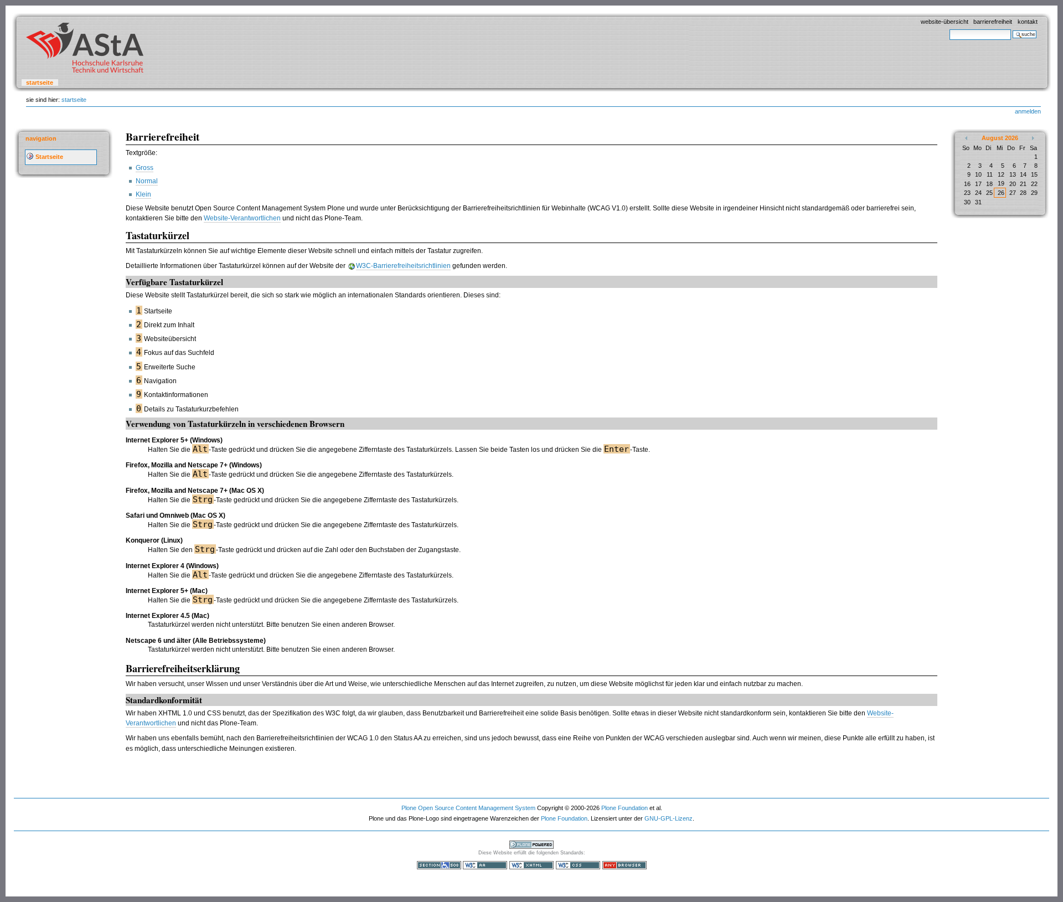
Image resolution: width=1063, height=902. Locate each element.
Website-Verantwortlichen (242, 218)
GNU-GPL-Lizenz (668, 818)
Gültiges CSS (578, 865)
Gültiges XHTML (531, 865)
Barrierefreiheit (992, 21)
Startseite (39, 82)
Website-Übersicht (944, 21)
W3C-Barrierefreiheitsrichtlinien (403, 266)
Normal (147, 181)
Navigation (40, 138)
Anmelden (1028, 111)
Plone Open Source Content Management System (468, 808)
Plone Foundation (624, 808)
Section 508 (439, 865)
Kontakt (1028, 21)
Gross (144, 168)
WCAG (485, 865)
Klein (143, 194)
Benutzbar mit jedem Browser (624, 865)
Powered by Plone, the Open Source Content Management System (531, 845)
